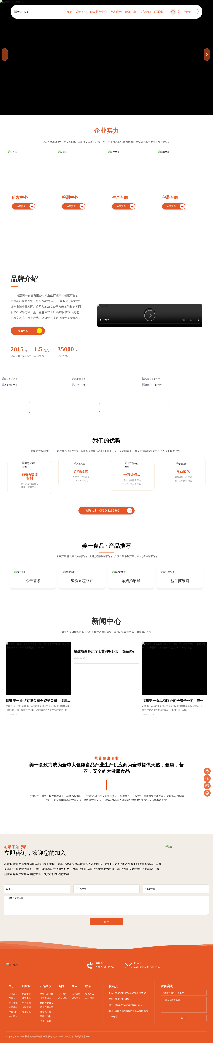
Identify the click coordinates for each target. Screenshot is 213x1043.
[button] (207, 54)
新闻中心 (106, 621)
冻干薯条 (33, 581)
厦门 (70, 1036)
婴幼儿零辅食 (24, 380)
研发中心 (20, 197)
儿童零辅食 (91, 380)
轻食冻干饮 (91, 385)
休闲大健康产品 (166, 380)
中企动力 (63, 1036)
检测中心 (70, 197)
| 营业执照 (78, 1036)
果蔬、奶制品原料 (169, 385)
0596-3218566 (105, 967)
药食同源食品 (24, 385)
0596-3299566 (122, 993)
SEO (88, 1036)
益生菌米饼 (180, 581)
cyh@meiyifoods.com (147, 967)
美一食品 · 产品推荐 (106, 545)
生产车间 (120, 197)
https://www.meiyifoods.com (128, 1005)
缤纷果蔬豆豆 (82, 581)
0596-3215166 (122, 999)
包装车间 (170, 197)
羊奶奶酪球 (131, 581)
